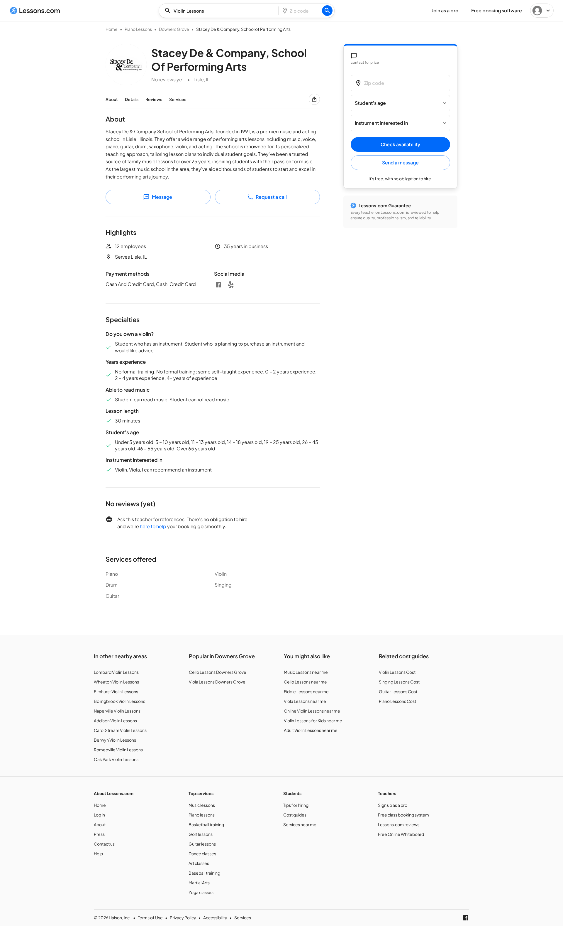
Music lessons (202, 805)
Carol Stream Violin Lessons (120, 730)
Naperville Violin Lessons (117, 710)
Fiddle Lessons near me (306, 691)
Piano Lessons (138, 29)
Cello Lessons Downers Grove (217, 672)
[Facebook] (218, 284)
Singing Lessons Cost (399, 681)
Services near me (299, 824)
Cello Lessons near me (305, 681)
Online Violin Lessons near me (312, 710)
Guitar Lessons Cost (398, 691)
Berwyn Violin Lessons (115, 740)
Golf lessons (201, 834)
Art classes (199, 863)
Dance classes (202, 853)
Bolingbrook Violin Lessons (119, 701)
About (112, 99)
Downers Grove (174, 29)
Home (112, 29)
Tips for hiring (295, 805)
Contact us (104, 843)
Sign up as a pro (392, 805)
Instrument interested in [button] (381, 123)
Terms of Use (150, 917)
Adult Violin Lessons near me (311, 730)
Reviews (153, 99)
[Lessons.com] (35, 10)
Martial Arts (199, 882)
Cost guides (294, 814)
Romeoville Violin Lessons (118, 749)
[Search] (327, 10)
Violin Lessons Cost (397, 672)
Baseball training (204, 873)
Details (131, 99)
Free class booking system (403, 814)
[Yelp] (230, 284)
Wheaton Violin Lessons (116, 681)
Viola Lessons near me (305, 701)
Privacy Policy (183, 917)
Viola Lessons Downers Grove (217, 681)
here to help (153, 526)
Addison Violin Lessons (115, 720)
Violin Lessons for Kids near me (313, 720)
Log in (99, 814)
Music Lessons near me (306, 672)
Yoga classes (201, 892)
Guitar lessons (202, 843)
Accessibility (215, 917)
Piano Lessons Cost (397, 701)
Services (177, 99)
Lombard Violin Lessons (116, 672)
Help (98, 853)
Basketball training (206, 824)
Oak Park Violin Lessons (116, 759)
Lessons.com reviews (398, 824)
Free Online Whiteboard (401, 834)
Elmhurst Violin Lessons (116, 691)
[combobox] (220, 11)
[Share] (314, 99)
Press (99, 834)
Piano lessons (202, 814)
